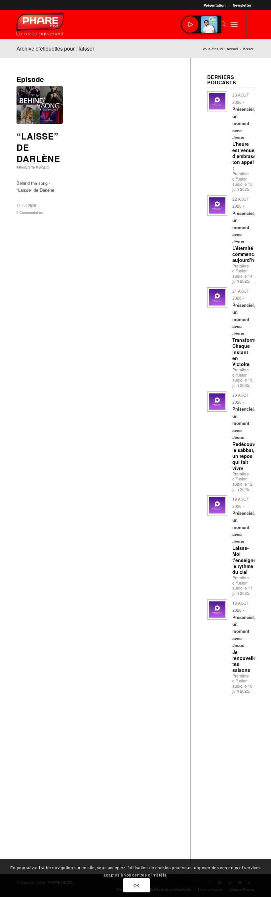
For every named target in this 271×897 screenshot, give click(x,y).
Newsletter (242, 5)
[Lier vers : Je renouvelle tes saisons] (217, 609)
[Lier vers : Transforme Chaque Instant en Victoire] (217, 297)
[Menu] (234, 24)
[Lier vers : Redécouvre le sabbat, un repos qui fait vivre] (217, 401)
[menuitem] (214, 5)
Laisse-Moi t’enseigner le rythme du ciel (245, 560)
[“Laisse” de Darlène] (40, 105)
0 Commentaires (30, 212)
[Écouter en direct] (190, 24)
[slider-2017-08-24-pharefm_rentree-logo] (40, 26)
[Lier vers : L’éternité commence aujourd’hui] (217, 205)
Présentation (215, 5)
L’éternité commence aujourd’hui (245, 254)
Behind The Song (33, 167)
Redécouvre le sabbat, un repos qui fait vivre (245, 456)
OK (136, 885)
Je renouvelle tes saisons (244, 661)
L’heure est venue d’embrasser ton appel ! (246, 156)
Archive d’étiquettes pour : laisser (55, 48)
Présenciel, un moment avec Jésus (243, 123)
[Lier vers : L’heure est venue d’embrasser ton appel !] (217, 101)
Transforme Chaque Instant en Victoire (245, 352)
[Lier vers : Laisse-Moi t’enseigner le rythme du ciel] (217, 505)
